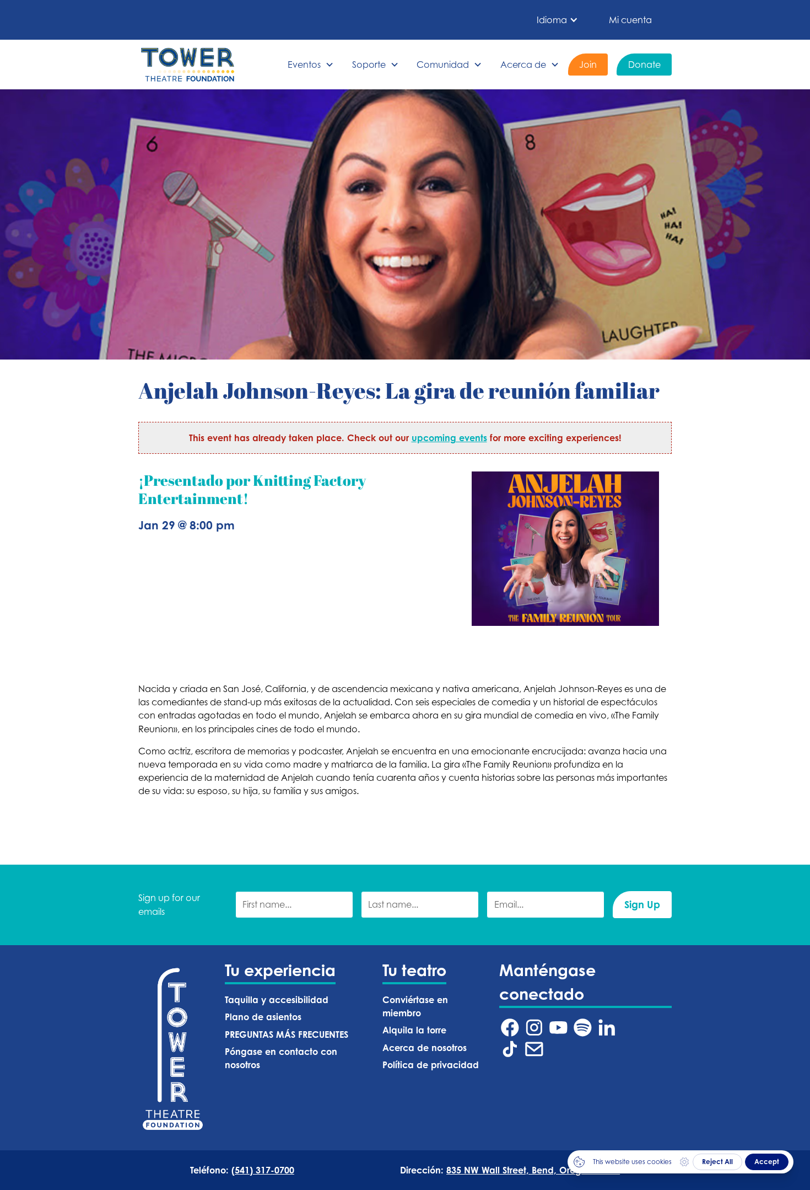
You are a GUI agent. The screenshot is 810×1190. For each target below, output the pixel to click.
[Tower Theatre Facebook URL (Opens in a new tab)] (510, 1027)
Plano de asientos (263, 1016)
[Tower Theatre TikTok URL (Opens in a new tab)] (510, 1049)
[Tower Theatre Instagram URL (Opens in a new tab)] (534, 1027)
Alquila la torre (414, 1030)
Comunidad (443, 64)
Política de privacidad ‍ (432, 1064)
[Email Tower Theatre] (534, 1049)
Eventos (304, 64)
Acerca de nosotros (424, 1047)
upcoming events (449, 437)
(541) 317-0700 (262, 1170)
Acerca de (523, 64)
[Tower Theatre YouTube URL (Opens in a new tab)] (558, 1027)
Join (588, 64)
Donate (644, 64)
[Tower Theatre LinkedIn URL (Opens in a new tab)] (607, 1027)
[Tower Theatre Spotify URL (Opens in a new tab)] (582, 1027)
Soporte (369, 64)
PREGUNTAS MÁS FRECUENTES (286, 1034)
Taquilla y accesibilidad (276, 999)
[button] (557, 19)
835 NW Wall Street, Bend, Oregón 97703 (533, 1170)
